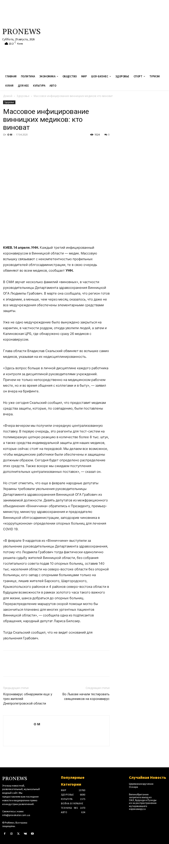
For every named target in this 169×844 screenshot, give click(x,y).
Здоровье (23, 96)
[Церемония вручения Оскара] (163, 785)
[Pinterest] (27, 144)
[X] (17, 144)
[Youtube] (32, 833)
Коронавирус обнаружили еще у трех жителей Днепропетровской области (27, 698)
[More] (48, 144)
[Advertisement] (114, 35)
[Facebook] (7, 144)
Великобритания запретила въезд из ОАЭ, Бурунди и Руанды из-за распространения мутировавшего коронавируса (142, 802)
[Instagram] (11, 833)
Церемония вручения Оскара (141, 785)
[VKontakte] (25, 833)
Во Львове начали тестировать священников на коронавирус (86, 696)
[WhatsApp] (37, 144)
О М (9, 134)
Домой (7, 96)
